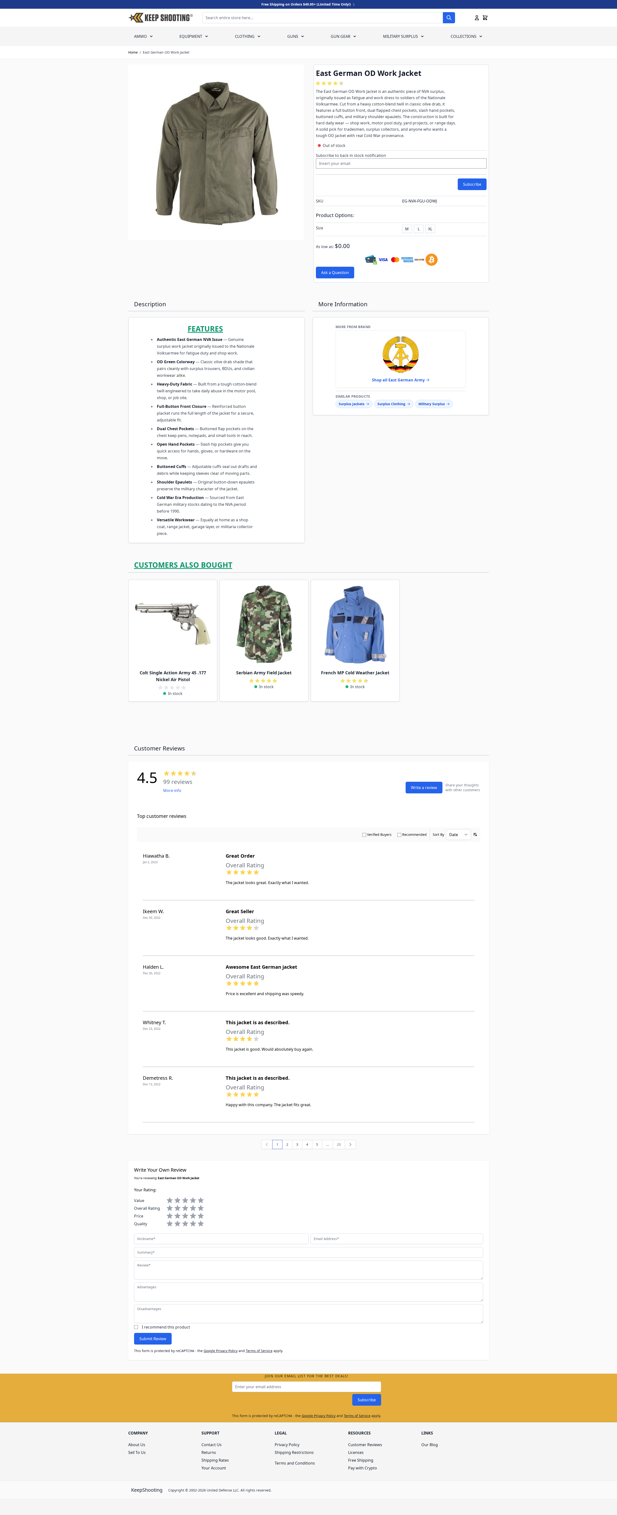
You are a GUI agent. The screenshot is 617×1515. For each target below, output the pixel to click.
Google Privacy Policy (221, 1350)
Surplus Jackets (351, 404)
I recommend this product (166, 1327)
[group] (330, 83)
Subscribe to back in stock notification (351, 155)
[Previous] (266, 1144)
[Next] (350, 1144)
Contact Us (211, 1444)
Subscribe (367, 1399)
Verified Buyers (379, 834)
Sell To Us (137, 1452)
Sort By (438, 834)
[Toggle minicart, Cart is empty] (485, 18)
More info (172, 790)
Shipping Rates (215, 1460)
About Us (136, 1444)
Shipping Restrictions (294, 1452)
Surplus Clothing (391, 404)
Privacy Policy (287, 1444)
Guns (292, 36)
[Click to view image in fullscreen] (216, 152)
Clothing (245, 36)
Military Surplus (400, 36)
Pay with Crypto (362, 1468)
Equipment (190, 36)
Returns (208, 1452)
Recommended (414, 834)
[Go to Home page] (160, 18)
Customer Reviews (365, 1444)
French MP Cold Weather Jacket (355, 673)
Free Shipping (360, 1460)
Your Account (213, 1468)
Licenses (356, 1452)
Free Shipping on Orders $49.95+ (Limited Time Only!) (306, 4)
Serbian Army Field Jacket (264, 673)
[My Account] (477, 18)
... (327, 1144)
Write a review (424, 787)
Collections (463, 36)
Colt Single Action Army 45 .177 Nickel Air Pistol (173, 676)
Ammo (140, 36)
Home (133, 52)
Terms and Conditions (295, 1463)
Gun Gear (340, 36)
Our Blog (429, 1444)
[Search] (449, 17)
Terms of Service (259, 1350)
